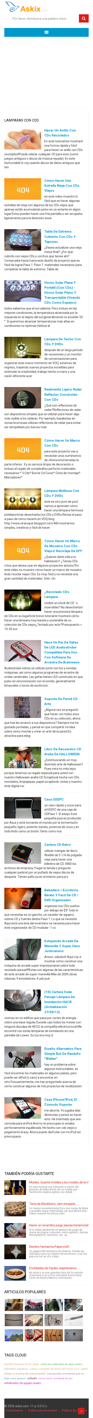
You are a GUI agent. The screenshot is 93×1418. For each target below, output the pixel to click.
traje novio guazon (15, 1378)
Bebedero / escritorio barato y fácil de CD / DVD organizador (61, 895)
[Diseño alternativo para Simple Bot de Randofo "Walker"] (22, 1058)
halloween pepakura (16, 1369)
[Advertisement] (46, 69)
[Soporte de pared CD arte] (22, 708)
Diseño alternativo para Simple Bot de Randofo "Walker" (62, 1054)
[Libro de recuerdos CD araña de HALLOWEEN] (22, 758)
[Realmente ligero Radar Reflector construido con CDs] (22, 398)
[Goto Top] (81, 1411)
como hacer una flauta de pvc (55, 1378)
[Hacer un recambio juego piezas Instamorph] (15, 1230)
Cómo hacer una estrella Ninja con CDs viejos (61, 186)
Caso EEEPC (54, 799)
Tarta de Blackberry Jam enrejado (52, 1204)
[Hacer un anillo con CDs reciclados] (22, 139)
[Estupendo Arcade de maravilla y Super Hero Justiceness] (22, 950)
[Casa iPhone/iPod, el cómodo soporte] (22, 1109)
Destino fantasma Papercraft (49, 1246)
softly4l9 (32, 1378)
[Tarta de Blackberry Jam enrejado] (15, 1209)
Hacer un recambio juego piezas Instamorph (59, 1225)
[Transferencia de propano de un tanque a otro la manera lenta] (73, 1304)
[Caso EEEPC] (22, 808)
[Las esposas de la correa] (14, 1320)
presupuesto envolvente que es (65, 1373)
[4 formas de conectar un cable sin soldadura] (53, 1335)
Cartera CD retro (57, 845)
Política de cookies (74, 1410)
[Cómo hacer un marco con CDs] (22, 449)
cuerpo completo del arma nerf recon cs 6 (54, 1369)
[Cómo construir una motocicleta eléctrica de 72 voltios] (33, 1304)
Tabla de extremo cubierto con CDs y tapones (60, 236)
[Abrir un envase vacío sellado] (33, 1320)
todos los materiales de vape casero (61, 1364)
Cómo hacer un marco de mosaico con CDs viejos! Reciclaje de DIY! (63, 546)
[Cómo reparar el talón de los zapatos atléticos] (53, 1304)
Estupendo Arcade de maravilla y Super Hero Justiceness (62, 946)
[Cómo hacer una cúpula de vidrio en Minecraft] (14, 1335)
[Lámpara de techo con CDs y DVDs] (22, 348)
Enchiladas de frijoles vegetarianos (53, 1268)
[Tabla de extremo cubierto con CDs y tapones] (22, 241)
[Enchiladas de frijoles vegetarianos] (15, 1273)
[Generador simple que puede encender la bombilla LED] (73, 1335)
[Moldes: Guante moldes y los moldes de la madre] (15, 1187)
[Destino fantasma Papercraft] (15, 1252)
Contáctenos (14, 1410)
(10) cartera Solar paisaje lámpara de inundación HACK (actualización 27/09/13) (59, 1002)
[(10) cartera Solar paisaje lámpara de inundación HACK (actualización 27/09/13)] (22, 1001)
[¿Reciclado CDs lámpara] (22, 601)
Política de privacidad (42, 1410)
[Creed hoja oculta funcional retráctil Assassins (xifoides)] (73, 1320)
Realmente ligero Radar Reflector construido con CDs (63, 394)
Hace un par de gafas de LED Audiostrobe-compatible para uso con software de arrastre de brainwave (61, 652)
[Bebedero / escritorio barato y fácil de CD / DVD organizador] (22, 899)
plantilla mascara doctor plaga (21, 1364)
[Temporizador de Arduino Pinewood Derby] (14, 1304)
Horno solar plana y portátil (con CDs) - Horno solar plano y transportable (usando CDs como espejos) (62, 293)
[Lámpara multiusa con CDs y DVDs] (22, 500)
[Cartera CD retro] (22, 854)
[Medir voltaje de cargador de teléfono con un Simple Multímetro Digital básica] (33, 1335)
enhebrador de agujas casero (22, 1383)
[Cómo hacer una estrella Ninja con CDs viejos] (22, 190)
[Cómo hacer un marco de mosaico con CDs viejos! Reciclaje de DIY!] (22, 550)
